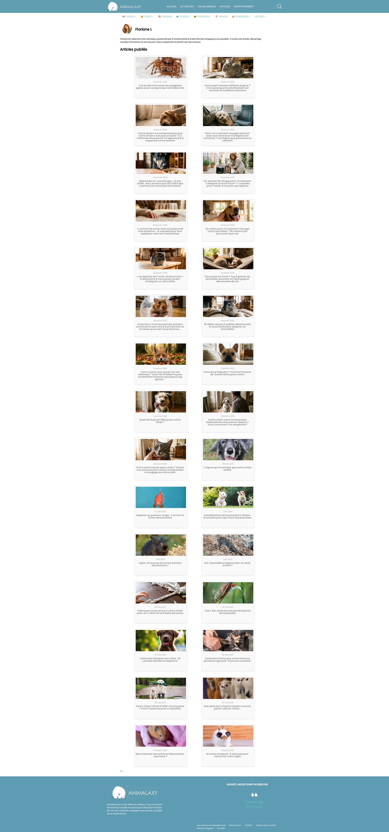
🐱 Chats (146, 16)
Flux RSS (221, 828)
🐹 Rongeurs (240, 16)
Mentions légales (205, 828)
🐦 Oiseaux (183, 16)
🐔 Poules (221, 16)
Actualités (187, 6)
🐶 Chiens (128, 16)
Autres (259, 16)
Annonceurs (235, 825)
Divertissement (244, 6)
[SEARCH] (279, 6)
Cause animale (207, 6)
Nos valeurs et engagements (211, 825)
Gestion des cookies (266, 825)
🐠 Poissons (201, 16)
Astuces (224, 6)
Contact (248, 825)
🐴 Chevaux (165, 16)
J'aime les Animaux (254, 804)
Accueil (172, 6)
